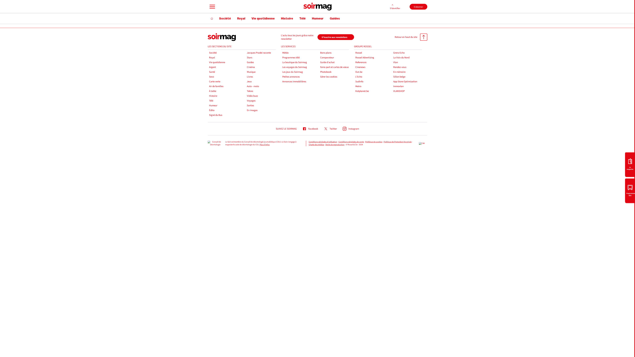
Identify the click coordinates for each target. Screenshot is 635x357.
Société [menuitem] (225, 18)
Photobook (325, 72)
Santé (212, 72)
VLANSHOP (399, 91)
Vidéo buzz (252, 96)
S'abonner (418, 6)
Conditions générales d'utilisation (323, 141)
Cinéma (251, 67)
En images (252, 110)
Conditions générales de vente (351, 141)
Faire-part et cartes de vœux (334, 67)
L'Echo (358, 77)
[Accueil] (212, 18)
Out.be (358, 72)
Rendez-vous (399, 67)
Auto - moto (253, 86)
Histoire (213, 96)
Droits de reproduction (334, 144)
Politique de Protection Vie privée (398, 141)
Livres (250, 77)
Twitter (333, 129)
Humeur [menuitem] (317, 18)
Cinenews (360, 67)
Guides (250, 62)
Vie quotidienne (217, 62)
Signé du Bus (215, 115)
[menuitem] (630, 164)
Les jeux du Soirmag (292, 72)
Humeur (213, 105)
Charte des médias (316, 144)
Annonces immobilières (294, 81)
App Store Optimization (405, 81)
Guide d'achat (327, 62)
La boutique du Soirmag (294, 62)
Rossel (358, 53)
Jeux (249, 81)
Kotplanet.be (362, 91)
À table (212, 91)
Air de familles (216, 86)
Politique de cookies (373, 141)
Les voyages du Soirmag (294, 67)
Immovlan (398, 86)
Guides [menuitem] (335, 18)
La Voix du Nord (401, 57)
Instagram (353, 129)
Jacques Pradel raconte (259, 53)
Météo (285, 53)
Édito (211, 110)
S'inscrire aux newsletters (334, 37)
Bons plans (325, 53)
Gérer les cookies (328, 77)
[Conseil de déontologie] (215, 143)
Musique (251, 72)
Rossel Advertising (364, 57)
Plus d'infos (265, 144)
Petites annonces (291, 77)
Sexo (211, 77)
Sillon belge (399, 77)
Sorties (250, 105)
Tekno (250, 91)
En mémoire (399, 72)
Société (213, 53)
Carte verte (214, 81)
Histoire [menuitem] (287, 18)
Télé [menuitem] (302, 18)
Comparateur (327, 57)
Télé (211, 100)
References (360, 62)
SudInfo (359, 81)
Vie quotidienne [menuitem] (263, 18)
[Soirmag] (317, 6)
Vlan (395, 62)
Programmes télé (291, 57)
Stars (249, 57)
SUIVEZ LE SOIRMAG (286, 129)
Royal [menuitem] (241, 18)
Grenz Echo (399, 53)
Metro (358, 86)
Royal (212, 57)
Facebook (313, 129)
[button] (212, 6)
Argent (212, 67)
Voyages (251, 100)
